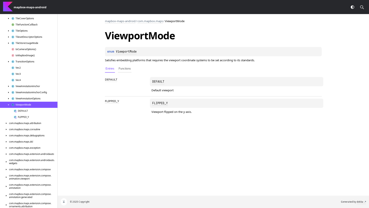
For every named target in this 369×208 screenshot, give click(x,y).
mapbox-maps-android (120, 21)
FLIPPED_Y (112, 101)
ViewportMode (126, 52)
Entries (110, 68)
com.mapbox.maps (150, 21)
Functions (125, 68)
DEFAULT (111, 79)
